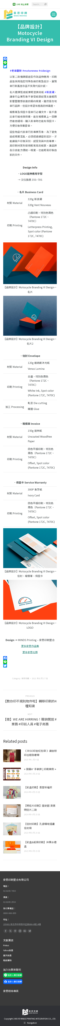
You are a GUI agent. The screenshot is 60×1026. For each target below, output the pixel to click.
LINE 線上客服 (22, 4)
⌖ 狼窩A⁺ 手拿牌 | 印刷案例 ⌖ (40, 769)
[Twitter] (30, 66)
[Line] (30, 63)
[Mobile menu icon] (53, 14)
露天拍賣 (7, 955)
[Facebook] (30, 59)
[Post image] (12, 755)
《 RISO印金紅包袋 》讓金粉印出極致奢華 (40, 753)
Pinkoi (6, 945)
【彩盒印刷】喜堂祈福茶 (38, 787)
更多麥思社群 (30, 652)
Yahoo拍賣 (8, 950)
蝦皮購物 (7, 960)
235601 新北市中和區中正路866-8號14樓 (22, 924)
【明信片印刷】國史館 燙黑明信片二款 (39, 808)
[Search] (45, 4)
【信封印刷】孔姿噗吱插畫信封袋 (39, 826)
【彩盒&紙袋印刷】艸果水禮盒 (40, 844)
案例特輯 (25, 678)
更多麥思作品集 (30, 646)
